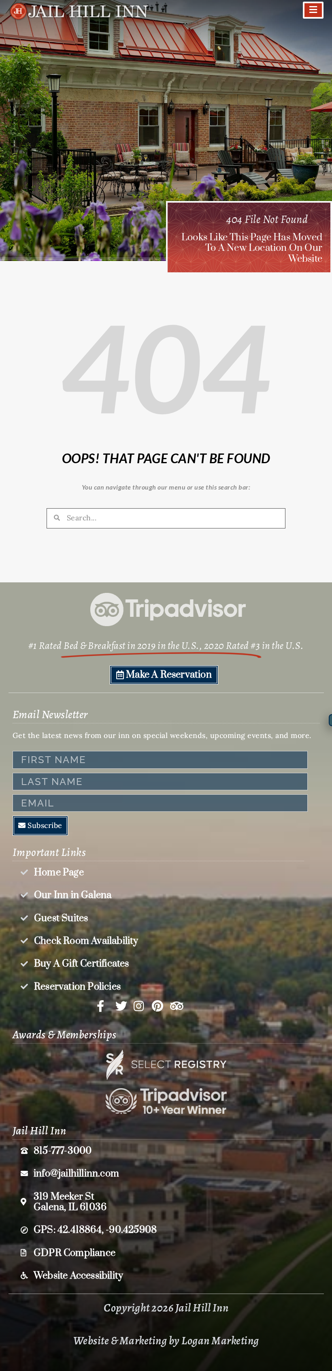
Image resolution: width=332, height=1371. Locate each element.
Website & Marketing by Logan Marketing (166, 1340)
